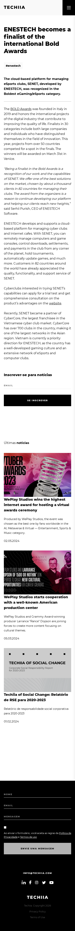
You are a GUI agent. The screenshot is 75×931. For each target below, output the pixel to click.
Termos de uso (28, 837)
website (55, 303)
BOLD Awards (21, 109)
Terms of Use (37, 917)
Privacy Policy (37, 911)
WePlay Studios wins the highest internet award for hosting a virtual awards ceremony (36, 504)
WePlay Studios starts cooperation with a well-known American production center (36, 602)
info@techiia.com (37, 873)
